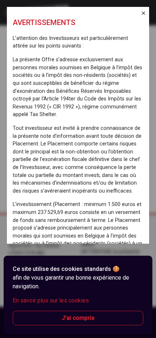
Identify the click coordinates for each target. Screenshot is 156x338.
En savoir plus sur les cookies (51, 300)
